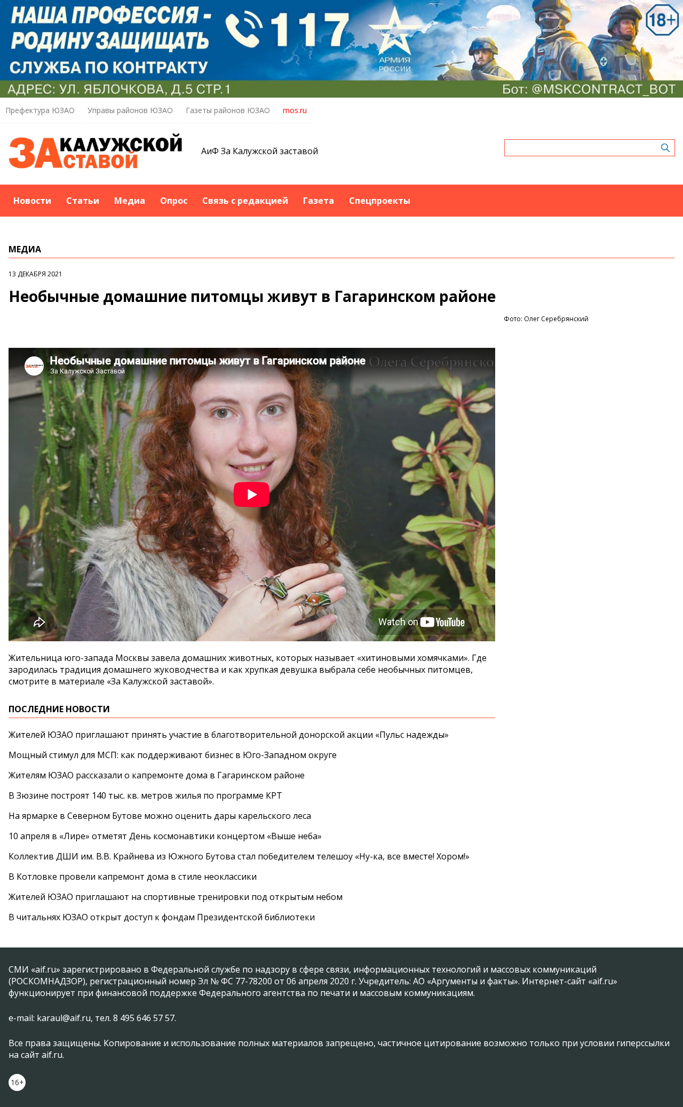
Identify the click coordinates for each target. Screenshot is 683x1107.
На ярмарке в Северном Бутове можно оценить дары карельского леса (160, 816)
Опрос (173, 200)
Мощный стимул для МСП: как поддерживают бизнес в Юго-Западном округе (173, 755)
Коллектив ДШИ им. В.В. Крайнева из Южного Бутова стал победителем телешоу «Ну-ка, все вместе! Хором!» (239, 856)
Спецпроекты (379, 200)
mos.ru (295, 110)
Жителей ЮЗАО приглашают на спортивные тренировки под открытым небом (176, 897)
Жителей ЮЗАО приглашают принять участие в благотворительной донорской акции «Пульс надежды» (229, 734)
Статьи (82, 200)
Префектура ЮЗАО (40, 110)
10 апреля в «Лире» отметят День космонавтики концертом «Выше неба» (165, 836)
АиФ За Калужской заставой (259, 151)
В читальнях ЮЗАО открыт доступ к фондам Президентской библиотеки (162, 917)
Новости (32, 200)
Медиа (129, 200)
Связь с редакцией (245, 200)
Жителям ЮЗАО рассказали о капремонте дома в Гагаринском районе (157, 775)
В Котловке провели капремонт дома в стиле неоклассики (133, 876)
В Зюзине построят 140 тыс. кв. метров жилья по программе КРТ (145, 795)
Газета (318, 200)
